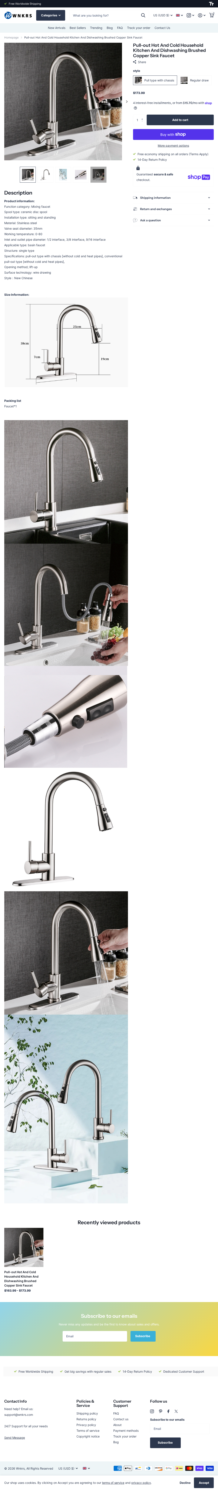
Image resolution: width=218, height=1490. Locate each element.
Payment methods (126, 1430)
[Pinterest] (160, 1411)
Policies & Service (85, 1403)
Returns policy (86, 1419)
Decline (185, 1482)
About (117, 1425)
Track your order (138, 28)
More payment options (173, 145)
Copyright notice (88, 1436)
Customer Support (122, 1403)
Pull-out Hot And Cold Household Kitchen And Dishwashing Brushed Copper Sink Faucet (21, 1278)
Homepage (11, 37)
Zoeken (143, 15)
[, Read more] (190, 15)
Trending (96, 28)
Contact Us (162, 28)
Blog (110, 28)
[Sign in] (202, 15)
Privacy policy (86, 1425)
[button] (143, 116)
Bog (116, 1442)
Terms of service (87, 1430)
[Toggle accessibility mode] (211, 4)
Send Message (14, 1437)
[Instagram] (152, 1411)
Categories (49, 15)
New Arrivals (56, 28)
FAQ (120, 28)
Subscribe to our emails (167, 1419)
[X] (176, 1411)
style (136, 71)
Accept (204, 1482)
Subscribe (143, 1336)
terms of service (113, 1482)
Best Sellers (78, 28)
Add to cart (180, 120)
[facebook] (168, 1411)
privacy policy (141, 1482)
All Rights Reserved (39, 1468)
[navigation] (28, 175)
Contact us (120, 1419)
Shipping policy (87, 1413)
